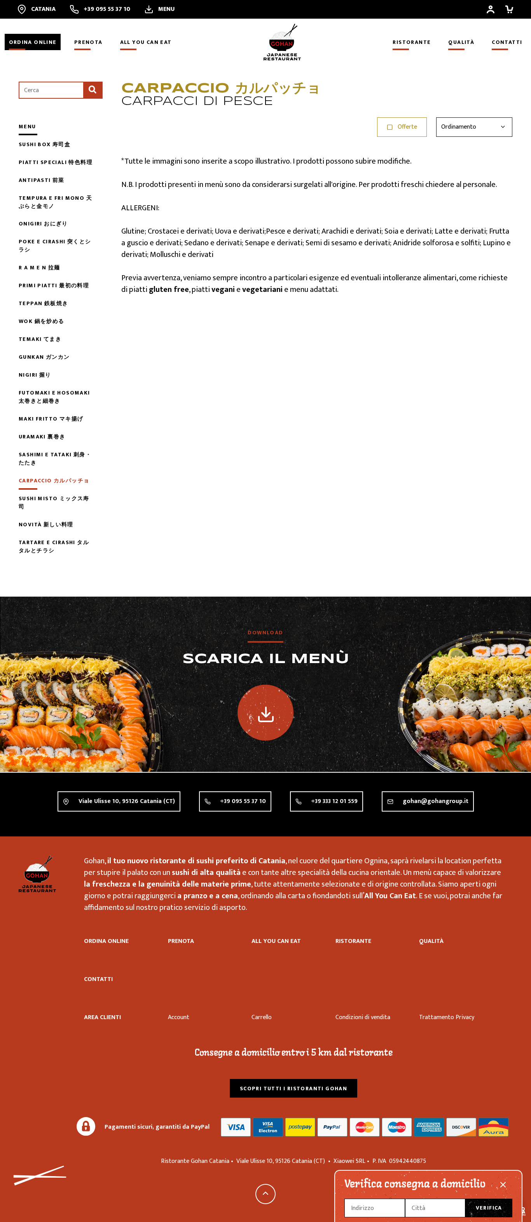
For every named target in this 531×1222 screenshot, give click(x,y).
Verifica (489, 1207)
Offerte (407, 127)
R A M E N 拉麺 (39, 267)
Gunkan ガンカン (44, 357)
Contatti (507, 42)
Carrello (262, 1017)
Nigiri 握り (35, 374)
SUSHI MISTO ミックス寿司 (54, 502)
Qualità (461, 42)
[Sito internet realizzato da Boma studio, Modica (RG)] (521, 1212)
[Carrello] (509, 9)
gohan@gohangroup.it (435, 801)
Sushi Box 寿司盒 (44, 144)
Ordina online (33, 42)
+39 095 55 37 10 (243, 801)
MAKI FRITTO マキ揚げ (51, 418)
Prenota (88, 42)
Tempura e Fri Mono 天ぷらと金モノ (55, 202)
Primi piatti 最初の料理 (54, 285)
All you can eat (146, 42)
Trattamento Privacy (446, 1017)
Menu (27, 126)
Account (178, 1017)
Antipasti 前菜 (42, 180)
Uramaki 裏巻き (42, 436)
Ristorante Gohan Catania (37, 873)
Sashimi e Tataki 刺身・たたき (55, 458)
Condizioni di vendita (362, 1017)
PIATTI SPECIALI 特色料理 (56, 162)
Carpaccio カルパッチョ (54, 480)
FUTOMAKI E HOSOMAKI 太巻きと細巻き (54, 396)
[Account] (490, 9)
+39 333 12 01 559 (334, 801)
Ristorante (412, 42)
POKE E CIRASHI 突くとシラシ (55, 245)
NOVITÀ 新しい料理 (46, 524)
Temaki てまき (40, 339)
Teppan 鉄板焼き (43, 303)
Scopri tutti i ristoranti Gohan (293, 1088)
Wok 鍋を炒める (42, 321)
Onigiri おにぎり (43, 223)
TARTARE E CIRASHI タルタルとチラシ (54, 546)
